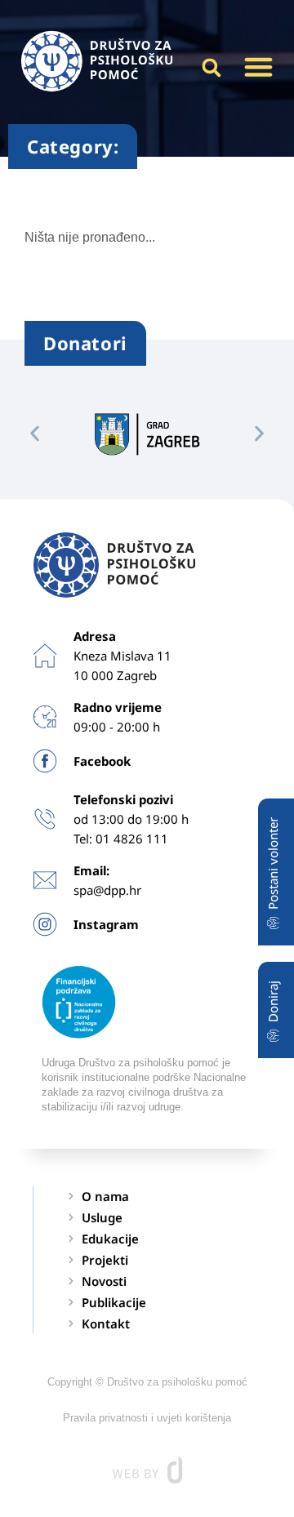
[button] (259, 67)
